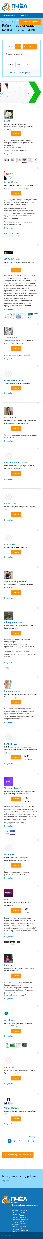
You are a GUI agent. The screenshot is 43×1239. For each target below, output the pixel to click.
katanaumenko (12, 691)
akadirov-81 (10, 544)
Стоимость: (14, 54)
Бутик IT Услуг (12, 182)
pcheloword (10, 1020)
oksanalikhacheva (13, 380)
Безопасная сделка (24, 1211)
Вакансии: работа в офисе (15, 1231)
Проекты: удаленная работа (15, 1224)
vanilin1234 (10, 503)
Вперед (32, 1137)
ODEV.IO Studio (12, 259)
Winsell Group (11, 1107)
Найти (26, 46)
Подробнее (9, 154)
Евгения (8, 965)
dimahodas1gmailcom (15, 462)
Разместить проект (30, 21)
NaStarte (9, 899)
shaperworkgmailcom (15, 581)
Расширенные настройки (20, 72)
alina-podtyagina (13, 622)
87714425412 (10, 337)
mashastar (9, 1067)
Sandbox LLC (10, 743)
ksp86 (7, 121)
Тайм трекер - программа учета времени (24, 1219)
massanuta (10, 417)
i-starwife (9, 854)
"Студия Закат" (12, 788)
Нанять (16, 133)
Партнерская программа (16, 1218)
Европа (5, 1180)
